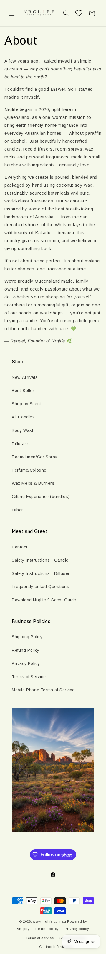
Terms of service (40, 938)
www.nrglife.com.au (49, 921)
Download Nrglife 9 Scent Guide (44, 599)
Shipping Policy (27, 636)
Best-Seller (23, 390)
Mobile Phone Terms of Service (43, 690)
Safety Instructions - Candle (40, 560)
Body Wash (23, 430)
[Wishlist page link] (78, 13)
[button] (11, 13)
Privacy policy (77, 929)
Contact (19, 547)
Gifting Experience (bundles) (41, 496)
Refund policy (47, 929)
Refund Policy (25, 650)
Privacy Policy (26, 663)
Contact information (56, 946)
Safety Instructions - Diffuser (41, 573)
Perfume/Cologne (29, 470)
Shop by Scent (26, 403)
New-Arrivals (25, 377)
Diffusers (21, 443)
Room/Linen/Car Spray (34, 457)
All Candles (23, 417)
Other (17, 510)
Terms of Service (29, 676)
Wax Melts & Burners (33, 483)
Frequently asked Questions (40, 586)
